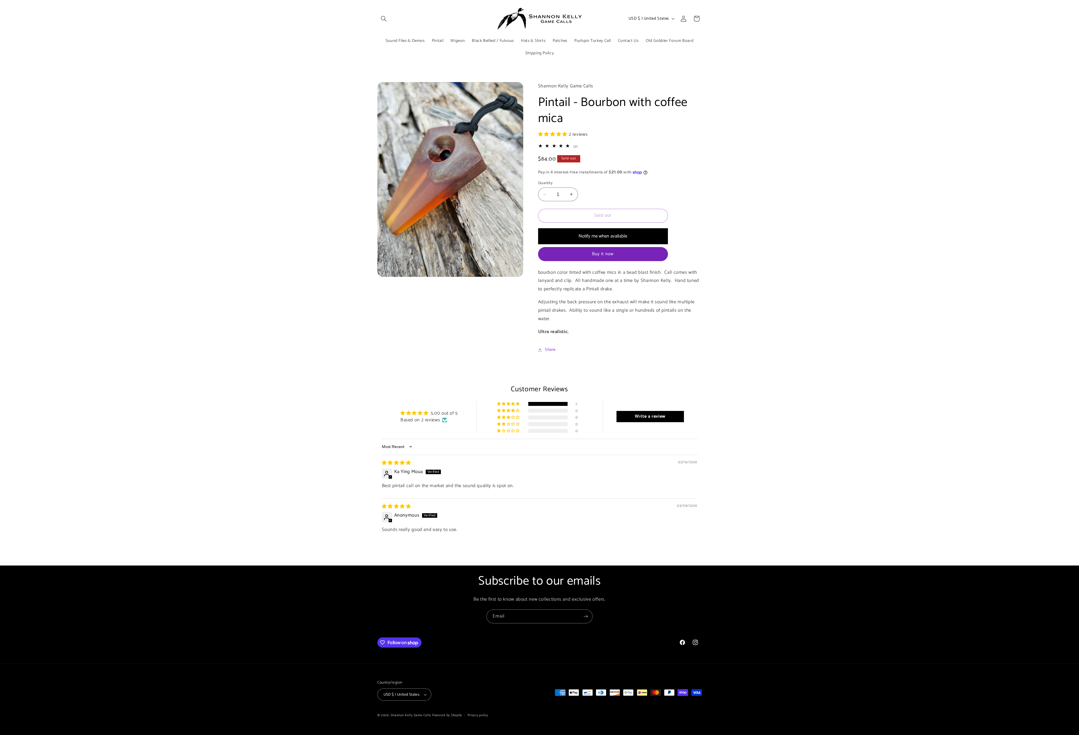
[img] (396, 463)
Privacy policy (478, 715)
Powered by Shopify (447, 715)
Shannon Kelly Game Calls (411, 715)
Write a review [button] (650, 416)
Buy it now (603, 254)
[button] (383, 18)
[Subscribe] (585, 616)
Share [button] (550, 349)
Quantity (545, 183)
